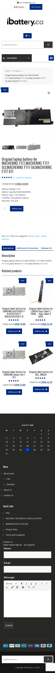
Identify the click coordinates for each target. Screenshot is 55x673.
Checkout (10, 484)
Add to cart (16, 208)
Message (10, 577)
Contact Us (8, 495)
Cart (8, 479)
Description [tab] (8, 248)
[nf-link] (12, 587)
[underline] (31, 583)
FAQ (7, 513)
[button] (51, 58)
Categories (12, 58)
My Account (36, 7)
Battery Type (34, 236)
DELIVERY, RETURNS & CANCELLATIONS (24, 518)
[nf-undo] (29, 587)
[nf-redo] (34, 587)
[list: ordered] (42, 583)
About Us (8, 490)
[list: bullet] (47, 583)
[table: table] (23, 587)
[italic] (26, 583)
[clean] (36, 583)
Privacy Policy (11, 529)
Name (7, 548)
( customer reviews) (22, 177)
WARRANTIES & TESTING (17, 524)
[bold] (21, 583)
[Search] (48, 45)
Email (8, 562)
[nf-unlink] (17, 587)
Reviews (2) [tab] (46, 248)
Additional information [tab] (27, 248)
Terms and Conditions (15, 535)
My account (9, 473)
